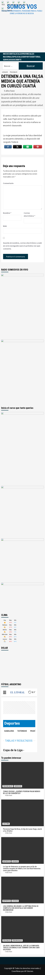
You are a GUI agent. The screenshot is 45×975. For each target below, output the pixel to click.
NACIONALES (8, 57)
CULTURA (6, 824)
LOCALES (18, 54)
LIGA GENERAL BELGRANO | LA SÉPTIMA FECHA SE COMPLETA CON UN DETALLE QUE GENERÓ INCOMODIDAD (20, 908)
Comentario (8, 183)
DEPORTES (27, 57)
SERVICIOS (7, 60)
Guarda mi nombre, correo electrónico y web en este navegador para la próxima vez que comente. (22, 246)
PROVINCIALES (28, 54)
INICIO (5, 54)
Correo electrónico (29, 214)
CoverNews (16, 971)
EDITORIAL (36, 57)
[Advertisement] (22, 35)
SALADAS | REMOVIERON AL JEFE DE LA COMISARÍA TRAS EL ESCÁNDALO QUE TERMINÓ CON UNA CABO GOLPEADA (21, 948)
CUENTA (11, 54)
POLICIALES (18, 57)
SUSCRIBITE (16, 60)
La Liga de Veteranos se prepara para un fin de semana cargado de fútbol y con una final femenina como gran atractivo (21, 868)
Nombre (7, 213)
